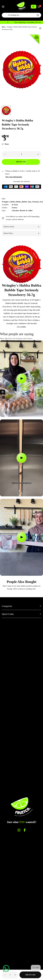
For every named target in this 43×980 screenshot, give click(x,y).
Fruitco (14, 208)
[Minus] (5, 154)
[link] (21, 263)
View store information (13, 177)
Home (3, 27)
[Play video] (21, 379)
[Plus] (38, 154)
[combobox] (21, 15)
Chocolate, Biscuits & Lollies (22, 210)
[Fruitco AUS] (21, 6)
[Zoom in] (36, 37)
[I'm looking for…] (37, 15)
